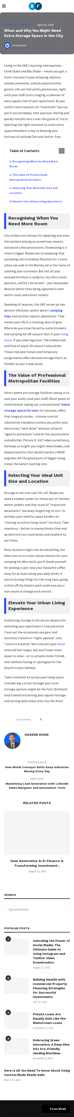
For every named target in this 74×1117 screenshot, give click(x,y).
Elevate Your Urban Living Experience (37, 201)
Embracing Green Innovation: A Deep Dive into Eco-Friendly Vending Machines (51, 1046)
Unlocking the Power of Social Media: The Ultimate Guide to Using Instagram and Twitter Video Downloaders (51, 951)
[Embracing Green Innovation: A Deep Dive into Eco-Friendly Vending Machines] (16, 1046)
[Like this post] (43, 719)
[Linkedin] (32, 1108)
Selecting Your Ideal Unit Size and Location (33, 190)
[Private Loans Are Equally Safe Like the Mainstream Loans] (16, 1020)
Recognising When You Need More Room (33, 163)
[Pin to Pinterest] (55, 719)
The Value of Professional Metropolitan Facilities (28, 177)
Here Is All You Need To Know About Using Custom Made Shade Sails (37, 1073)
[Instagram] (26, 1108)
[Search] (70, 6)
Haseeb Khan (37, 735)
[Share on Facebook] (47, 719)
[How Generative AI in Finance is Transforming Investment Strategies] (37, 833)
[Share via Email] (59, 719)
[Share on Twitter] (51, 719)
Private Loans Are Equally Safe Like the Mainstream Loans (49, 1018)
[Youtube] (37, 1108)
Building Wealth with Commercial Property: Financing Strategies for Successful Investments (50, 988)
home (61, 644)
